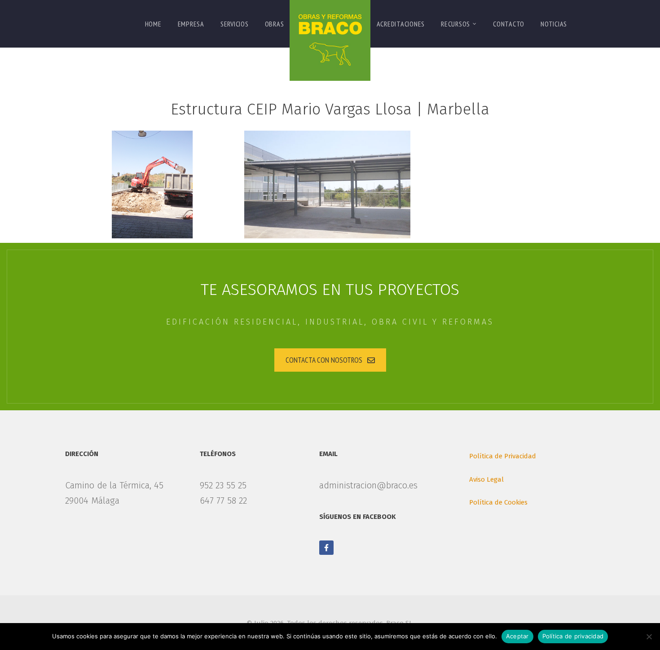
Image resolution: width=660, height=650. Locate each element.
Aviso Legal (486, 479)
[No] (648, 636)
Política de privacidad (573, 636)
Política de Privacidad (502, 456)
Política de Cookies (498, 502)
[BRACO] (330, 40)
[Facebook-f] (326, 547)
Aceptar (517, 636)
